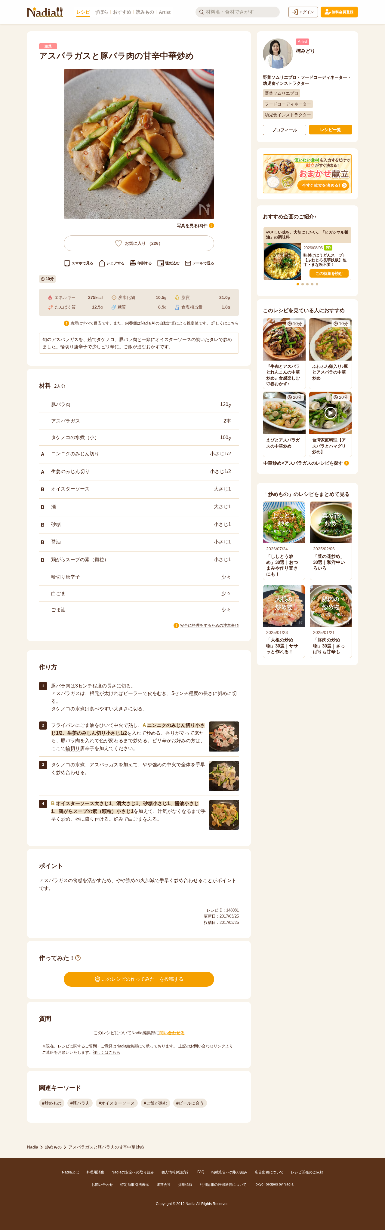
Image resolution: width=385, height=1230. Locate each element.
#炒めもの (51, 1103)
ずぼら (101, 11)
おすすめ (122, 11)
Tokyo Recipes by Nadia (274, 1184)
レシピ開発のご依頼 (307, 1172)
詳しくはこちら (225, 323)
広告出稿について (269, 1172)
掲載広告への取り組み (229, 1172)
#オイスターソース (117, 1103)
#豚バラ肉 (80, 1103)
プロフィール (284, 130)
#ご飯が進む (155, 1103)
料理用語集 (95, 1172)
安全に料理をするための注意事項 (209, 625)
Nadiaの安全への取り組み (133, 1172)
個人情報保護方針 (175, 1172)
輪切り (73, 748)
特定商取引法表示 (134, 1184)
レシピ (83, 11)
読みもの (145, 11)
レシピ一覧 (330, 129)
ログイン (306, 12)
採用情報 (185, 1184)
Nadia (32, 1147)
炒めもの (53, 1147)
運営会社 (163, 1184)
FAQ (200, 1172)
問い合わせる (172, 1032)
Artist (165, 12)
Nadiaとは (70, 1172)
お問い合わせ (102, 1184)
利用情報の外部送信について (223, 1184)
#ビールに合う (190, 1103)
